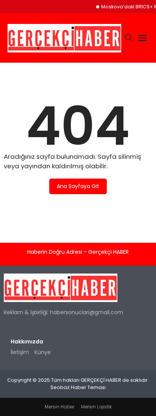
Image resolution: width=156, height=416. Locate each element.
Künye (42, 352)
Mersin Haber (59, 406)
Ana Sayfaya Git (78, 186)
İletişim (20, 352)
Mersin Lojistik (96, 406)
